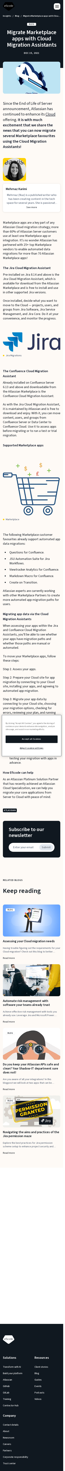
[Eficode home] (9, 6)
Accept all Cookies (31, 739)
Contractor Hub (11, 1405)
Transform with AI (12, 1367)
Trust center (9, 1463)
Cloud (50, 114)
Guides (38, 1380)
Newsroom (8, 1438)
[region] (32, 735)
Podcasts (39, 1392)
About (6, 1431)
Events (38, 1386)
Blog (17, 16)
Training (7, 1399)
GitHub (6, 1386)
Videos (38, 1399)
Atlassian (7, 1380)
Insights (7, 16)
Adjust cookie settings (32, 748)
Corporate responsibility (15, 1457)
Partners (7, 1450)
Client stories (41, 1367)
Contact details (10, 1425)
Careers (7, 1444)
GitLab (6, 1392)
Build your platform (12, 1373)
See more (31, 207)
